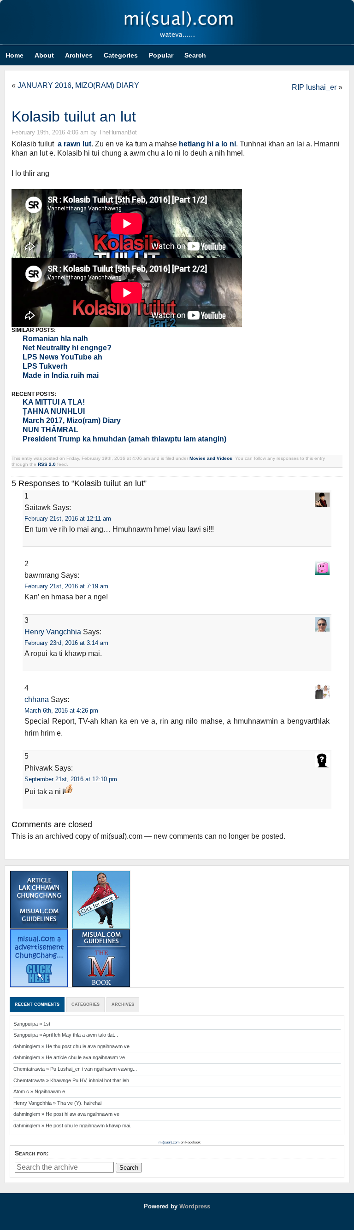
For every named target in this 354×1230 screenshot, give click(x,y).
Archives (79, 55)
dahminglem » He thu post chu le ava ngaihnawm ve (71, 1046)
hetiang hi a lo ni (207, 144)
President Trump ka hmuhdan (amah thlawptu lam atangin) (124, 439)
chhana (36, 699)
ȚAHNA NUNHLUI (54, 411)
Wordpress (194, 1206)
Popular (161, 55)
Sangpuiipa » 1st (31, 1024)
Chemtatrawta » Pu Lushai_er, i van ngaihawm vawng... (75, 1069)
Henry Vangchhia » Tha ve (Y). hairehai (57, 1103)
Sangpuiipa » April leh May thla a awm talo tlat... (65, 1035)
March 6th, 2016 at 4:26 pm (61, 710)
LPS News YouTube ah (62, 357)
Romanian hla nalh (55, 338)
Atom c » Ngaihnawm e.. (40, 1091)
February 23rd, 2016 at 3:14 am (66, 642)
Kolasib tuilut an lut (74, 116)
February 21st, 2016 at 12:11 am (67, 518)
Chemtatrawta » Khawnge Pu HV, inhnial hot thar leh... (73, 1080)
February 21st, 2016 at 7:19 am (66, 586)
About (44, 55)
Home (15, 55)
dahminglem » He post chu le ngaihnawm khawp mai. (72, 1125)
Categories (121, 55)
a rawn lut (74, 144)
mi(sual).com (177, 22)
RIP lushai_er (314, 87)
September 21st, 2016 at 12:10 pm (70, 779)
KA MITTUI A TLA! (54, 402)
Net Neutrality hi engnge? (67, 348)
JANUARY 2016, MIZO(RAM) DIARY (78, 85)
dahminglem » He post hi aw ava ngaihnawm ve (66, 1114)
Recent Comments (37, 1004)
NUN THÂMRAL (50, 430)
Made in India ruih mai (61, 375)
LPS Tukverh (45, 366)
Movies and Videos (210, 458)
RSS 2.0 (47, 464)
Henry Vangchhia (52, 632)
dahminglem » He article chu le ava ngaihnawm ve (69, 1057)
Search (195, 55)
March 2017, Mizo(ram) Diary (72, 420)
